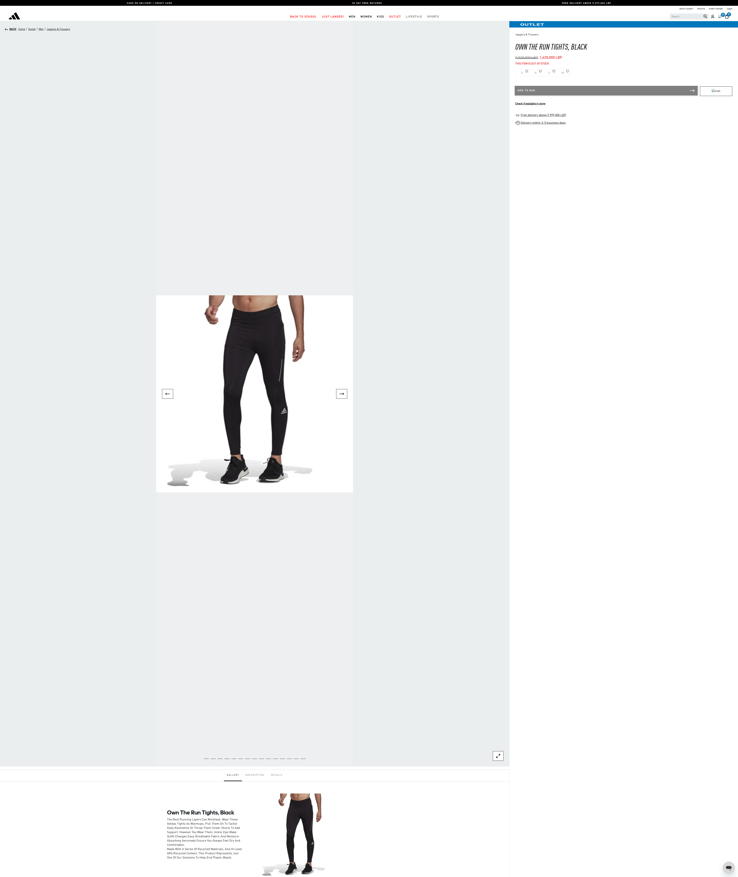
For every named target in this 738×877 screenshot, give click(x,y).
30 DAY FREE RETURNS (367, 3)
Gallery (233, 775)
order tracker (716, 9)
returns (701, 9)
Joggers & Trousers (58, 29)
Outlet (32, 29)
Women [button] (366, 16)
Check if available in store (530, 103)
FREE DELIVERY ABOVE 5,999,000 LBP (586, 3)
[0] (719, 16)
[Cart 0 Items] (726, 16)
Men (41, 29)
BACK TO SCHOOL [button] (303, 16)
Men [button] (352, 16)
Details (276, 775)
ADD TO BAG (526, 90)
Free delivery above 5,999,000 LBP (543, 115)
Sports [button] (433, 16)
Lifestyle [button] (414, 16)
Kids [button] (380, 16)
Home (21, 29)
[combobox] (689, 16)
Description (255, 775)
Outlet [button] (395, 16)
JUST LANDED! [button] (333, 16)
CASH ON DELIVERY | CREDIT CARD (149, 3)
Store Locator (686, 9)
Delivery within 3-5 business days (543, 122)
